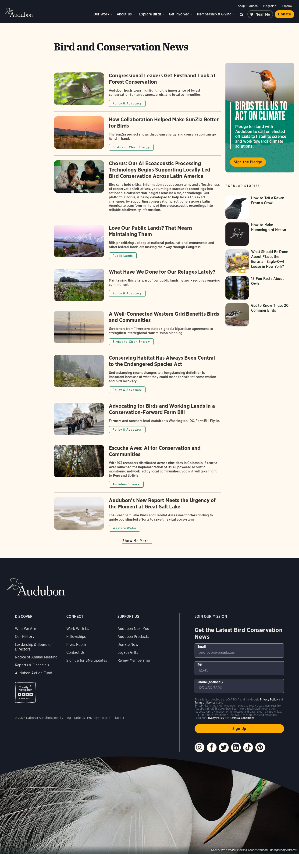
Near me (263, 14)
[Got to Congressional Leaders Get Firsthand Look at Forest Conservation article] (137, 91)
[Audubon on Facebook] (212, 747)
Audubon (19, 12)
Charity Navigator (25, 692)
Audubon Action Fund (33, 673)
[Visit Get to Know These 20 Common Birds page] (260, 314)
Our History (24, 636)
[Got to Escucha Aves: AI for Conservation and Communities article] (137, 468)
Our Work (101, 14)
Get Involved (179, 14)
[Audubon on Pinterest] (260, 747)
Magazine (269, 6)
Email (201, 646)
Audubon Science (126, 484)
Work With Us (77, 628)
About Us (124, 14)
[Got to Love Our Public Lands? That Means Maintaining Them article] (137, 244)
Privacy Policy (97, 718)
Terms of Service (205, 702)
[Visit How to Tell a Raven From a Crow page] (260, 207)
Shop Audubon (248, 6)
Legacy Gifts (127, 652)
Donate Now (127, 644)
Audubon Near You (133, 628)
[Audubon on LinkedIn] (236, 747)
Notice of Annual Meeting (36, 657)
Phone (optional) (210, 682)
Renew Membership (133, 660)
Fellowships (76, 636)
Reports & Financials (32, 665)
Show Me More (135, 541)
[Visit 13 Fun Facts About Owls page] (260, 288)
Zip (199, 664)
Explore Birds (150, 14)
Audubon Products (133, 636)
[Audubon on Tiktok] (248, 747)
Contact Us (75, 652)
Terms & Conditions (242, 718)
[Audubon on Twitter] (224, 747)
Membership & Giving (214, 14)
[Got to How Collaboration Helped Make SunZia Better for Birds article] (137, 135)
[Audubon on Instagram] (199, 747)
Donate (284, 14)
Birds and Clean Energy (131, 147)
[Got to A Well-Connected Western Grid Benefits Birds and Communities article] (137, 330)
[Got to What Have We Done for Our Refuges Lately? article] (137, 287)
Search (242, 14)
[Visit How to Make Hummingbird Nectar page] (260, 234)
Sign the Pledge (248, 162)
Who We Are (25, 628)
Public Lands (123, 255)
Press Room (76, 644)
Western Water (125, 528)
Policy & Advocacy (127, 103)
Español (287, 6)
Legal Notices (75, 718)
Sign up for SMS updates (86, 660)
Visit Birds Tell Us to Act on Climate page (259, 117)
